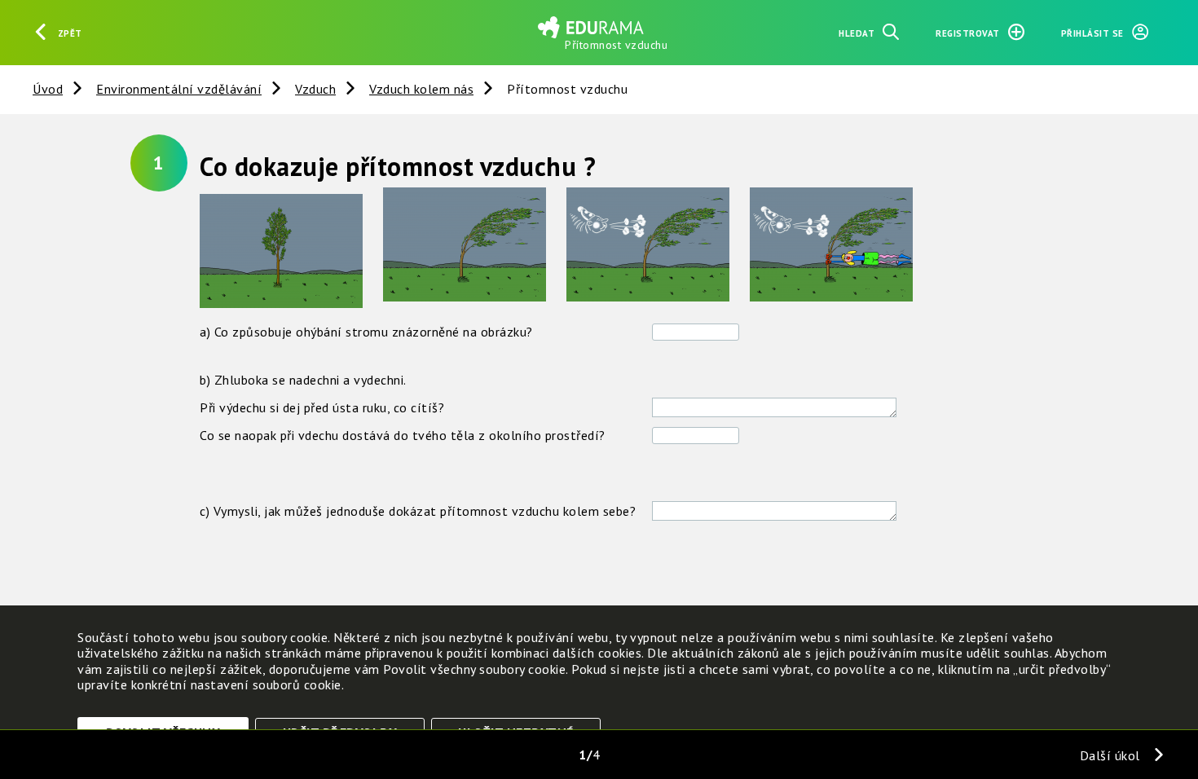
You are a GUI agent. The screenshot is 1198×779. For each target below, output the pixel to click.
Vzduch (315, 89)
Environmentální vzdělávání (179, 89)
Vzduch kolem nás (421, 89)
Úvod (48, 89)
